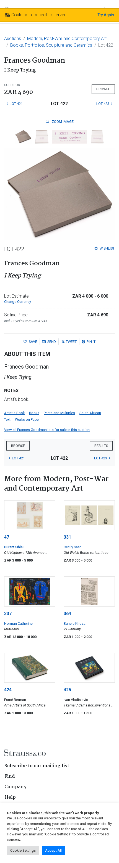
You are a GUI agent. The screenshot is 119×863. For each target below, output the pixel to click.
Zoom (62, 122)
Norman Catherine (18, 623)
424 (8, 689)
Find (9, 776)
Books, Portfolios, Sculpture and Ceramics (51, 45)
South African (90, 413)
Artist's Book (14, 413)
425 (67, 689)
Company (15, 787)
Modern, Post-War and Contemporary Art (67, 38)
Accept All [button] (53, 850)
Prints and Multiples (59, 413)
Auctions (12, 38)
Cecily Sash (73, 547)
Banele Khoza (75, 623)
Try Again (105, 15)
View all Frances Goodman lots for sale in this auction (47, 430)
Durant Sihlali (14, 547)
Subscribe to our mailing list (36, 766)
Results (101, 446)
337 (8, 613)
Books (34, 413)
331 (67, 537)
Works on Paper (27, 419)
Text (7, 419)
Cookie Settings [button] (23, 850)
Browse (103, 89)
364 (67, 613)
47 (6, 537)
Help (10, 797)
